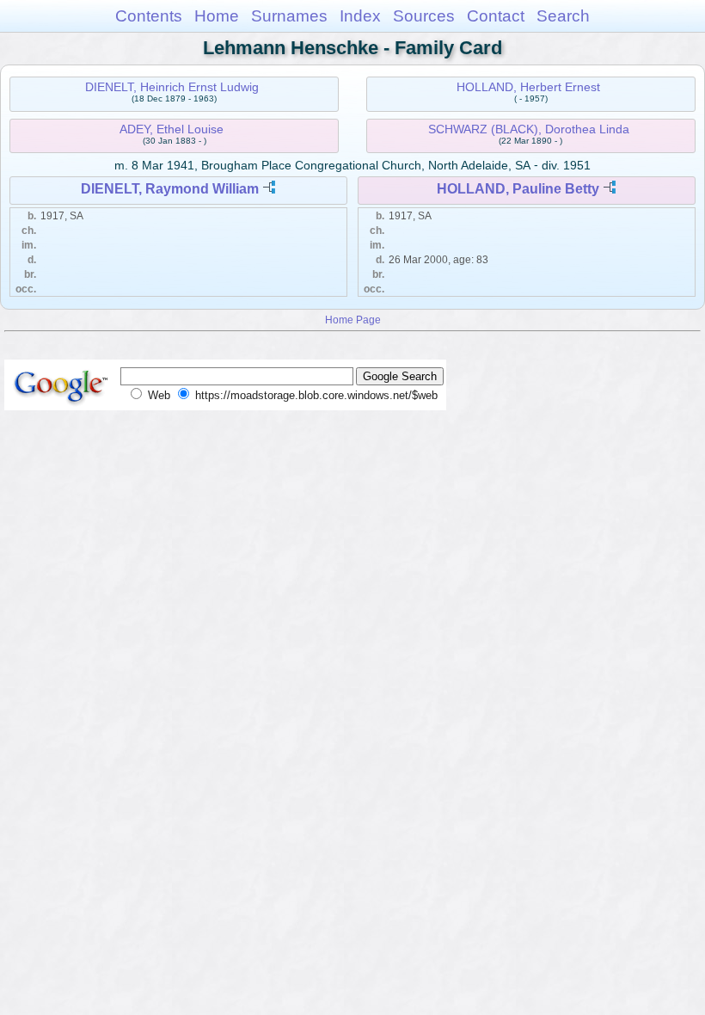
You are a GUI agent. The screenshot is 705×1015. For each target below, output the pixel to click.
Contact (495, 16)
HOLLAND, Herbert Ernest (528, 87)
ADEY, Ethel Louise (172, 129)
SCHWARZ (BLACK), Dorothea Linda (528, 129)
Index (360, 16)
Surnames (289, 16)
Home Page (353, 319)
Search (563, 16)
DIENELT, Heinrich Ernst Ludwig (172, 87)
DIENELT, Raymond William (170, 188)
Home (216, 16)
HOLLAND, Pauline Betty (518, 188)
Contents (148, 16)
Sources (424, 16)
